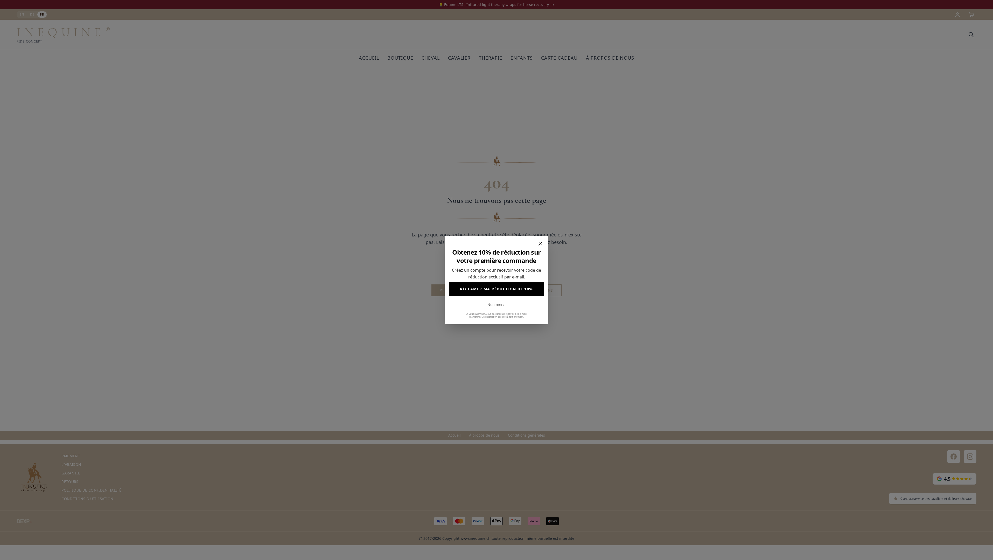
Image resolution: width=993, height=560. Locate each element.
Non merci (496, 304)
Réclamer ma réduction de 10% (496, 288)
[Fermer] (540, 244)
